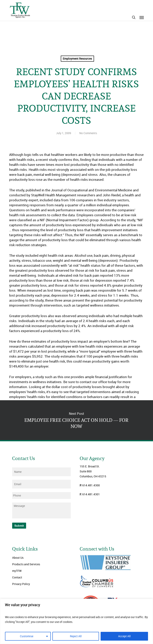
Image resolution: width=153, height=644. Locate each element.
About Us (18, 557)
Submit (19, 525)
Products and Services (26, 564)
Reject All (76, 636)
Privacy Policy (21, 584)
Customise (26, 636)
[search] (133, 17)
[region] (76, 621)
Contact (17, 577)
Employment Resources (77, 58)
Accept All (124, 636)
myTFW (17, 571)
